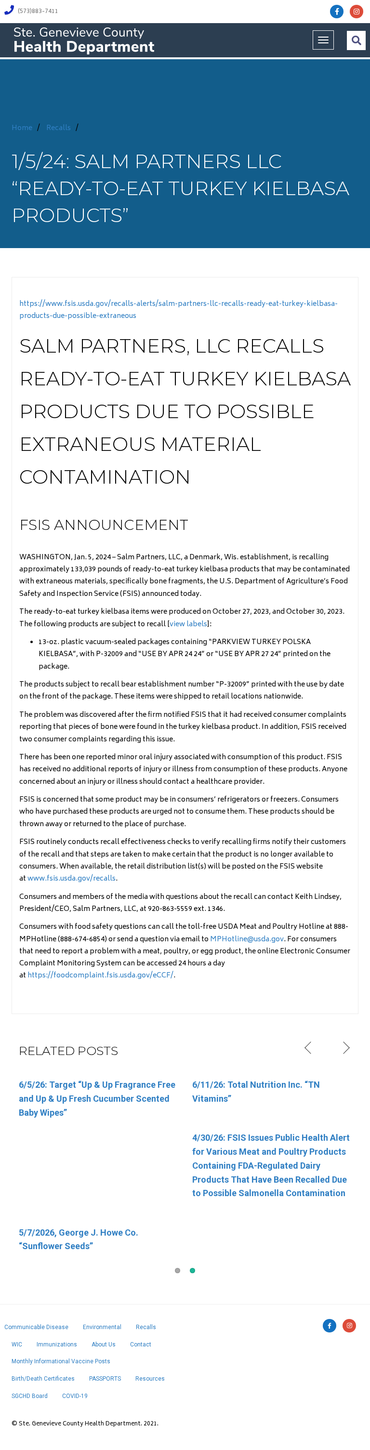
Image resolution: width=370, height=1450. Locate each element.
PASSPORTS (105, 1378)
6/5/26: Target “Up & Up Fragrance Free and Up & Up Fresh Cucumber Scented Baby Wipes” (97, 1099)
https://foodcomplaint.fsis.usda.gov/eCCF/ (100, 976)
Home (22, 128)
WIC (17, 1344)
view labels (188, 625)
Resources (150, 1378)
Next (345, 1048)
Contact (140, 1344)
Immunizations (57, 1344)
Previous (309, 1048)
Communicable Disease (36, 1327)
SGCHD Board (30, 1396)
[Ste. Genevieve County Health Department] (84, 40)
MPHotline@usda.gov (247, 940)
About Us (104, 1344)
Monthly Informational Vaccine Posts (61, 1361)
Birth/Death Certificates (43, 1378)
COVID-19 (75, 1396)
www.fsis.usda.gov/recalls (71, 879)
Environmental (102, 1327)
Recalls (58, 128)
